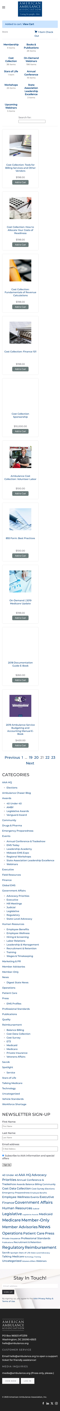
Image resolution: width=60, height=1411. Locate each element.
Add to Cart (20, 182)
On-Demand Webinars (31, 60)
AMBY (10, 807)
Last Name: (9, 1133)
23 (53, 757)
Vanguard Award (17, 815)
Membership (11, 44)
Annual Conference (31, 73)
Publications (9, 1014)
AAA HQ (7, 782)
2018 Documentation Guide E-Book (20, 664)
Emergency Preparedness (17, 830)
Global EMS (8, 885)
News (5, 977)
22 (47, 757)
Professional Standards (16, 1009)
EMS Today (13, 845)
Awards (6, 798)
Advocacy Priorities (18, 896)
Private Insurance (17, 1053)
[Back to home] (30, 7)
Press (5, 998)
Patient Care (9, 993)
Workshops (11, 84)
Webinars (12, 864)
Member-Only (10, 972)
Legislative (13, 911)
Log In (27, 1381)
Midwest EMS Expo (18, 852)
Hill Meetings (14, 903)
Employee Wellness (18, 933)
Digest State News (17, 982)
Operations (8, 987)
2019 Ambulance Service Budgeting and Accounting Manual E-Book (20, 729)
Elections (12, 787)
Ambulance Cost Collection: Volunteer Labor (20, 478)
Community (9, 820)
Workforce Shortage (14, 1104)
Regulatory (13, 915)
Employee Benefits (18, 929)
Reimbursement (12, 1024)
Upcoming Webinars (11, 106)
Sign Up (8, 1292)
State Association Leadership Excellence (31, 89)
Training (11, 952)
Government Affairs (14, 890)
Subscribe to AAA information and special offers (28, 1157)
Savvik (6, 1062)
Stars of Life (11, 71)
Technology (9, 1088)
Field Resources (11, 874)
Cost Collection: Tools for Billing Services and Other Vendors (20, 167)
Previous (12, 757)
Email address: (11, 1144)
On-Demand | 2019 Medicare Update (20, 602)
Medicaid (12, 1045)
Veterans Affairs (16, 1056)
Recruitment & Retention (22, 948)
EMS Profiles (14, 1003)
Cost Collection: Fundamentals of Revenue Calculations (20, 292)
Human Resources (13, 924)
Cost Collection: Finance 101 (20, 351)
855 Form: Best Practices (20, 538)
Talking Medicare (12, 1083)
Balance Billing (15, 1030)
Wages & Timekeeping (20, 956)
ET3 (9, 1041)
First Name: (9, 1121)
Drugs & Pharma (12, 825)
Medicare (12, 1049)
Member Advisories (13, 966)
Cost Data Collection (18, 1033)
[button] (3, 7)
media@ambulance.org (16, 1373)
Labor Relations (16, 940)
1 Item (41, 32)
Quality (6, 1019)
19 (30, 757)
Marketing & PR (11, 961)
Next (30, 763)
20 (36, 757)
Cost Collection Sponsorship (20, 415)
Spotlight (7, 1067)
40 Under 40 (14, 803)
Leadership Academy (19, 849)
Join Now (10, 1381)
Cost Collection (11, 60)
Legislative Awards (18, 811)
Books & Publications (31, 46)
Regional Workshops (19, 856)
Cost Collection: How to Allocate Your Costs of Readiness (20, 230)
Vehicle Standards (13, 1099)
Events (6, 836)
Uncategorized (11, 1093)
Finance (7, 880)
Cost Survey (14, 1037)
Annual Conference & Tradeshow (26, 841)
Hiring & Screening (18, 937)
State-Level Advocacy (19, 918)
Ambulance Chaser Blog (16, 793)
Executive (8, 869)
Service (11, 1072)
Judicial (11, 907)
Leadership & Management (23, 944)
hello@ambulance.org (15, 1343)
